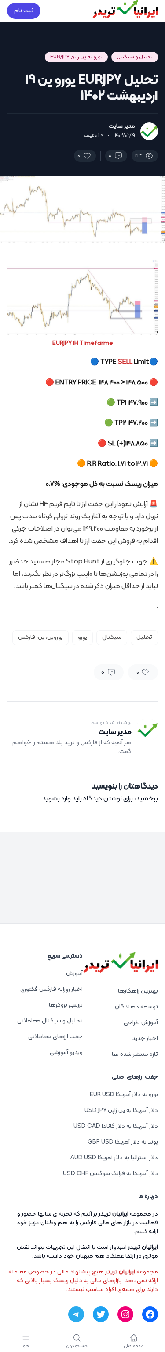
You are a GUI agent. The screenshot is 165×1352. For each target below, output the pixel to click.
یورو (82, 637)
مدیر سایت (122, 126)
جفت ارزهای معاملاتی (55, 1036)
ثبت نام (23, 10)
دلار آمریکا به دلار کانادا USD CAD (115, 1126)
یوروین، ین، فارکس (40, 637)
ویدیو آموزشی (66, 1052)
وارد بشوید (56, 798)
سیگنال (111, 637)
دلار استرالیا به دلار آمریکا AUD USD (114, 1157)
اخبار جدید (145, 1038)
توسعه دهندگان (136, 1006)
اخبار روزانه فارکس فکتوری (51, 989)
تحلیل (144, 637)
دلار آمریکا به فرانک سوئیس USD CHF (110, 1173)
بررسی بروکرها (66, 1005)
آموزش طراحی (141, 1022)
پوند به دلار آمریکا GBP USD (123, 1142)
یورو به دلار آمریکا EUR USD (124, 1094)
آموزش (74, 973)
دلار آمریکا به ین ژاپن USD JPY (121, 1110)
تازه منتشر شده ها (135, 1054)
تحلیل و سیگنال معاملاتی (50, 1021)
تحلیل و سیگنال (135, 57)
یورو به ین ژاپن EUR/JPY (76, 57)
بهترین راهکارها (138, 991)
